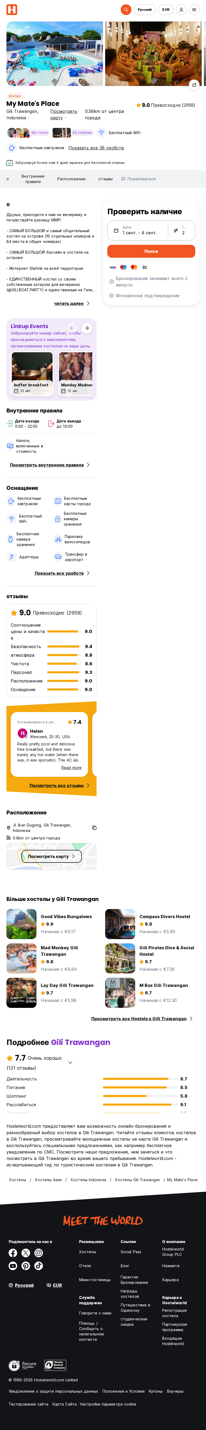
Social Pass (131, 1251)
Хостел (14, 96)
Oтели (85, 1265)
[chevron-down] (70, 1062)
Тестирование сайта (28, 1404)
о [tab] (7, 179)
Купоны (156, 1391)
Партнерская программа (174, 1327)
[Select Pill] (126, 9)
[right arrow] (87, 328)
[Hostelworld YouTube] (13, 1266)
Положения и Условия (123, 1391)
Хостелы (87, 1251)
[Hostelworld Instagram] (38, 1253)
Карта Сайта (65, 1404)
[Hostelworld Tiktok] (38, 1266)
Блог (125, 1265)
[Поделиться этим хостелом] (194, 85)
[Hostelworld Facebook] (13, 1253)
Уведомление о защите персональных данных (53, 1391)
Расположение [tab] (71, 179)
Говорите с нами (95, 1313)
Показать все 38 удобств (96, 147)
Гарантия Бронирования (134, 1280)
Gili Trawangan (21, 111)
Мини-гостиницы (95, 1279)
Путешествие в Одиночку (135, 1308)
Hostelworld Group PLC (173, 1252)
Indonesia (16, 117)
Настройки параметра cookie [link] (108, 1404)
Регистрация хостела (174, 1313)
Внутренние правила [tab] (33, 179)
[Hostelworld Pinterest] (25, 1266)
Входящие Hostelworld (173, 1341)
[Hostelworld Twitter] (25, 1253)
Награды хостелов (130, 1294)
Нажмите (171, 1265)
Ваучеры (175, 1391)
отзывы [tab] (105, 179)
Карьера (170, 1279)
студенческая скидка (134, 1322)
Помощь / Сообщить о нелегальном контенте (91, 1331)
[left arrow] (72, 328)
